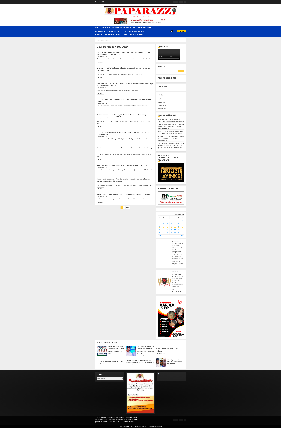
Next (127, 207)
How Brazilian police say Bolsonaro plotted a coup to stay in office (122, 165)
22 (175, 230)
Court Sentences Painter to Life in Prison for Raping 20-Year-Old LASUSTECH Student (120, 31)
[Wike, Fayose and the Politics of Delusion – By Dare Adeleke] (161, 362)
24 (182, 230)
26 (163, 233)
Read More (100, 62)
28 (171, 233)
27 (167, 233)
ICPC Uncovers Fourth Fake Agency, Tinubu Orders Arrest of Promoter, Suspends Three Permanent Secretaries (145, 350)
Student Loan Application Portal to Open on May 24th (111, 34)
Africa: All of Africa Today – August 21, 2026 (110, 361)
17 (182, 226)
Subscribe (182, 31)
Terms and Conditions (136, 34)
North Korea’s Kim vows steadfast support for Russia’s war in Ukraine (123, 194)
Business (160, 119)
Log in (159, 99)
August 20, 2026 (172, 365)
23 (178, 230)
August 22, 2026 (112, 355)
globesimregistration (164, 124)
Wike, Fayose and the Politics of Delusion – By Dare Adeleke (174, 361)
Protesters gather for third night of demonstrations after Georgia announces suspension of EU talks (122, 116)
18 (159, 230)
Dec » (182, 235)
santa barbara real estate (165, 131)
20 (167, 230)
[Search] (175, 31)
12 (163, 226)
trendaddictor (162, 136)
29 (175, 233)
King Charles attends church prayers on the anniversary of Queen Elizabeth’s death (171, 138)
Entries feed (161, 102)
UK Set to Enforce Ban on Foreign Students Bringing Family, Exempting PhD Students (126, 27)
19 (163, 230)
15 (175, 226)
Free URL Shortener (163, 143)
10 (182, 223)
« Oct (159, 235)
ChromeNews (151, 426)
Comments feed (162, 105)
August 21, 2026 (142, 355)
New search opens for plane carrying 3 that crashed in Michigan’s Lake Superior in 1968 (171, 126)
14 (171, 226)
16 (178, 226)
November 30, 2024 (102, 56)
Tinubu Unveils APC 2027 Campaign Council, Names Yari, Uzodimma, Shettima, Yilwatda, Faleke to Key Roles (116, 350)
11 (159, 226)
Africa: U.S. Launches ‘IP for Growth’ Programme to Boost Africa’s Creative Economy (167, 350)
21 (171, 230)
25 (159, 233)
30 (178, 233)
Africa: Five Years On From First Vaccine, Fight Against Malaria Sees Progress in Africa (140, 361)
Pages (97, 27)
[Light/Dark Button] (171, 31)
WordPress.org (162, 108)
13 (167, 226)
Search (161, 66)
